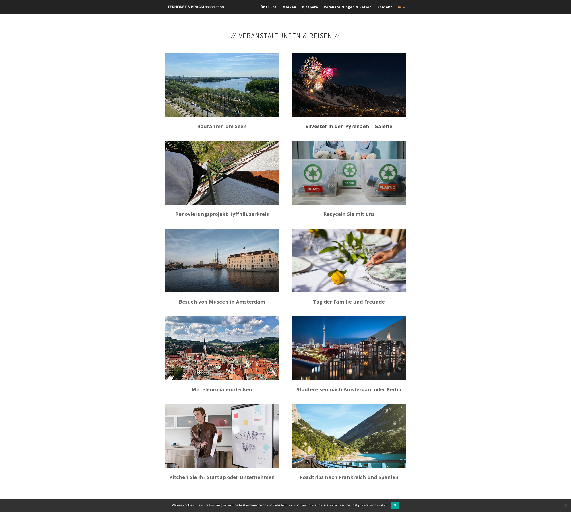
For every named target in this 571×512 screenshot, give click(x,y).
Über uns (269, 7)
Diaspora (310, 7)
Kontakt (384, 7)
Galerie (383, 126)
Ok (395, 505)
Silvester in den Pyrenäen (337, 126)
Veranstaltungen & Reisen (348, 7)
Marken (289, 7)
